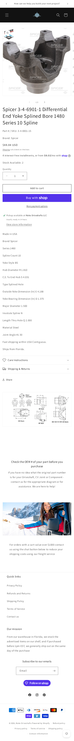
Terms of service (38, 728)
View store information (19, 224)
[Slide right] (44, 102)
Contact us (13, 616)
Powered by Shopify (41, 723)
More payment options (37, 206)
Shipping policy (55, 728)
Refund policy (59, 723)
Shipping (6, 149)
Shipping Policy (15, 601)
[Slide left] (29, 102)
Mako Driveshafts (23, 723)
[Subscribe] (54, 671)
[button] (7, 15)
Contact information (38, 733)
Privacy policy (21, 728)
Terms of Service (16, 608)
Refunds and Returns (18, 593)
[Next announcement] (67, 4)
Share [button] (9, 379)
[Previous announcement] (6, 4)
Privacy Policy (14, 585)
